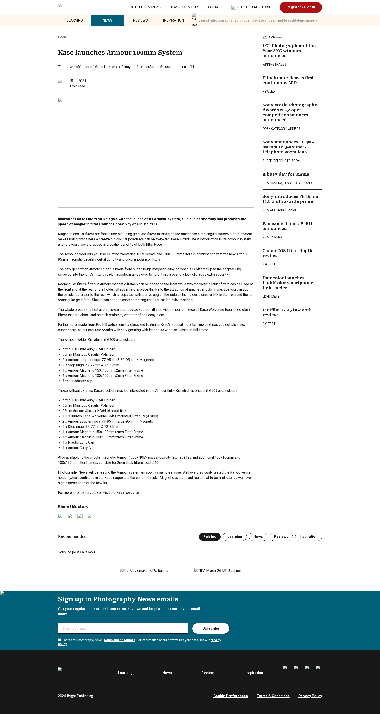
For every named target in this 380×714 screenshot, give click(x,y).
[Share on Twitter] (60, 516)
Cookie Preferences (230, 696)
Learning (74, 20)
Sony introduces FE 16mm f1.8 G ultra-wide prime (290, 199)
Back (62, 37)
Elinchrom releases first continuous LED (288, 80)
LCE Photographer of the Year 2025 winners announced (289, 50)
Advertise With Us (185, 7)
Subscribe (211, 628)
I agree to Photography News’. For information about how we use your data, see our (139, 642)
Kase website (127, 493)
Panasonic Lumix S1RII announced (287, 226)
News (107, 20)
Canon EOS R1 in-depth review (287, 253)
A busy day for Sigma (286, 174)
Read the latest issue (255, 7)
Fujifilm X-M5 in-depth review (287, 312)
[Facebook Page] (286, 673)
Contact (215, 7)
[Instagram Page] (297, 673)
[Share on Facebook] (70, 516)
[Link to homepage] (84, 7)
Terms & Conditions (273, 696)
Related (209, 537)
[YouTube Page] (319, 673)
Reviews (140, 20)
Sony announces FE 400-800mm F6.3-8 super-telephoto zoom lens (288, 147)
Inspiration (173, 20)
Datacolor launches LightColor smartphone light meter (288, 283)
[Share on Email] (80, 516)
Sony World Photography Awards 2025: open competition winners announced (290, 112)
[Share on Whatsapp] (89, 516)
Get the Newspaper (146, 7)
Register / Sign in (301, 7)
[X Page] (308, 673)
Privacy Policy (310, 696)
